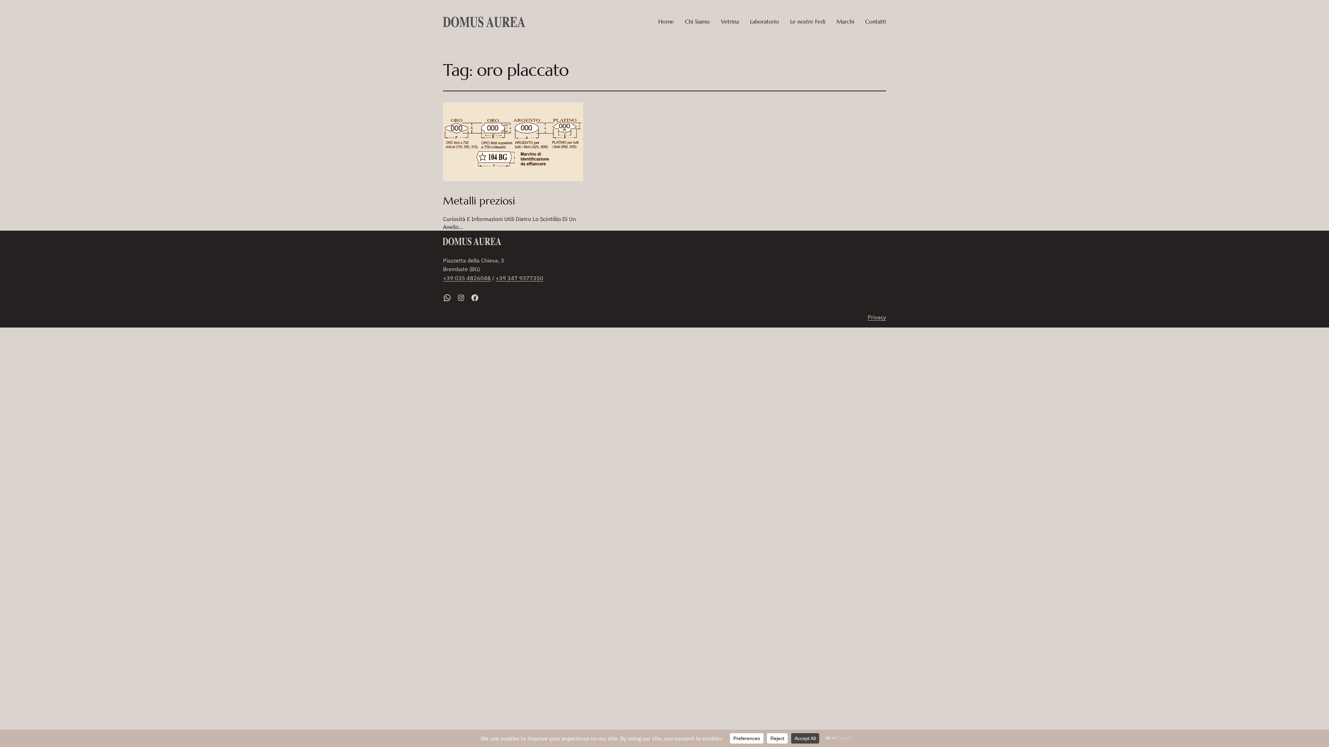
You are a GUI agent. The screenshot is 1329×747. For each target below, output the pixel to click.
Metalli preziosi (479, 201)
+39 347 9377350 (519, 278)
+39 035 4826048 (467, 278)
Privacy (877, 317)
